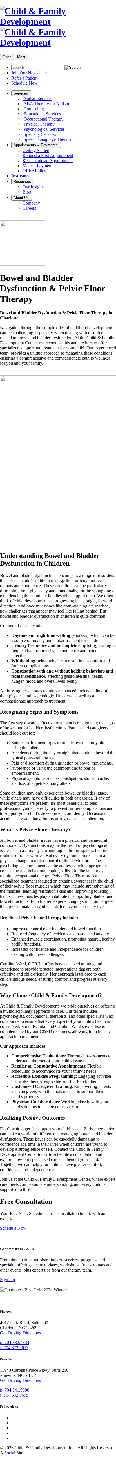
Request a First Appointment (48, 155)
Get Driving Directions (20, 1332)
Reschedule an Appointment (48, 160)
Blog (27, 192)
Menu (21, 57)
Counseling (34, 108)
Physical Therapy (39, 124)
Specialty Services (40, 134)
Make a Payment (37, 165)
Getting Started (36, 150)
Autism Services (37, 98)
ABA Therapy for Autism (46, 103)
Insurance (20, 175)
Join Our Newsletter (29, 72)
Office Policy (34, 170)
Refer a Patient (24, 78)
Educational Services (42, 113)
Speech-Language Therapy (48, 139)
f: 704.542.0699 (14, 1395)
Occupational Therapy (43, 119)
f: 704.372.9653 (14, 1347)
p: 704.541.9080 (14, 1390)
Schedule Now (24, 83)
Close (7, 57)
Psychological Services (44, 129)
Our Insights (33, 186)
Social (9, 1452)
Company (31, 203)
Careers (29, 208)
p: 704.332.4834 (14, 1342)
